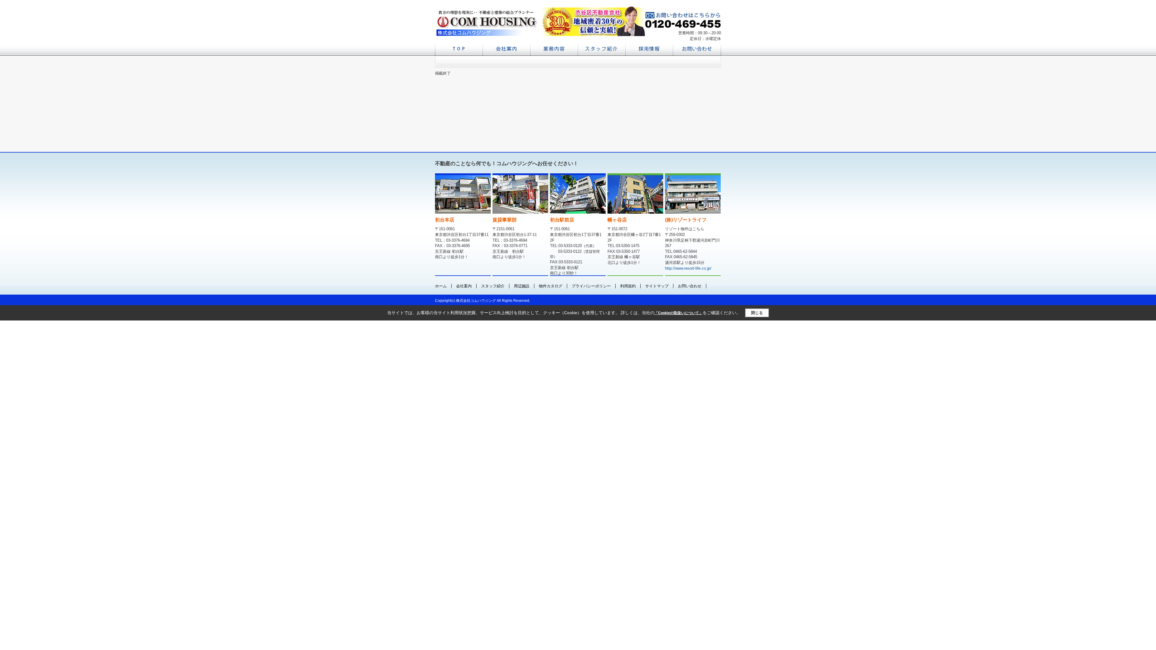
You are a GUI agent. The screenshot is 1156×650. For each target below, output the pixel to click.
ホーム (441, 286)
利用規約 (628, 286)
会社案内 (464, 286)
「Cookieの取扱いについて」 (678, 313)
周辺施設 (522, 286)
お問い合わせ (689, 286)
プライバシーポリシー (591, 286)
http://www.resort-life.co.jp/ (688, 268)
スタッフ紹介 (493, 286)
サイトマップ (657, 286)
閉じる (757, 313)
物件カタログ (550, 286)
